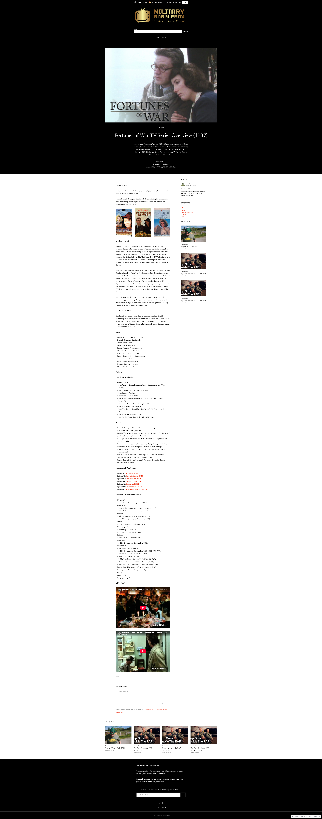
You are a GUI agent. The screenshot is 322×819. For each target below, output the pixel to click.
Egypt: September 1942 (134, 487)
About (163, 37)
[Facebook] (157, 803)
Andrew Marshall (161, 161)
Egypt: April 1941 (132, 484)
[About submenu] (165, 37)
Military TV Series (156, 167)
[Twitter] (159, 803)
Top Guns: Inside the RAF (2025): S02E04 (200, 749)
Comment (164, 703)
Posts (157, 37)
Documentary (186, 208)
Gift (185, 2)
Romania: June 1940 (133, 479)
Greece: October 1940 (134, 481)
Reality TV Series (187, 212)
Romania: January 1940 (134, 476)
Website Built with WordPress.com (161, 815)
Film (183, 210)
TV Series (161, 127)
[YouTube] (165, 803)
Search (135, 29)
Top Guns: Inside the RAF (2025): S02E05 (193, 300)
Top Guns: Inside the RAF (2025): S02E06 (193, 273)
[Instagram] (162, 803)
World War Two (171, 167)
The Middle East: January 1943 (137, 489)
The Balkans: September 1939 (136, 473)
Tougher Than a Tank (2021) (189, 246)
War (164, 167)
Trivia (184, 214)
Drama (148, 167)
